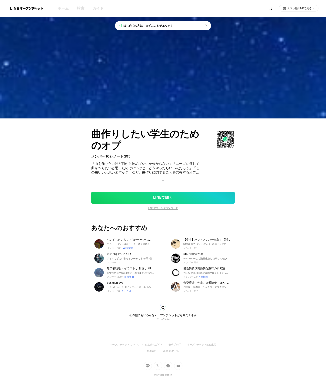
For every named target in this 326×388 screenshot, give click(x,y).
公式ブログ (177, 344)
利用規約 (155, 350)
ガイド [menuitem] (98, 8)
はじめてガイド (156, 344)
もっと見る (163, 318)
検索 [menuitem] (80, 8)
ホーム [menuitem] (63, 8)
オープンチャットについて (127, 344)
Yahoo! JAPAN (171, 350)
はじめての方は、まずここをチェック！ (148, 25)
